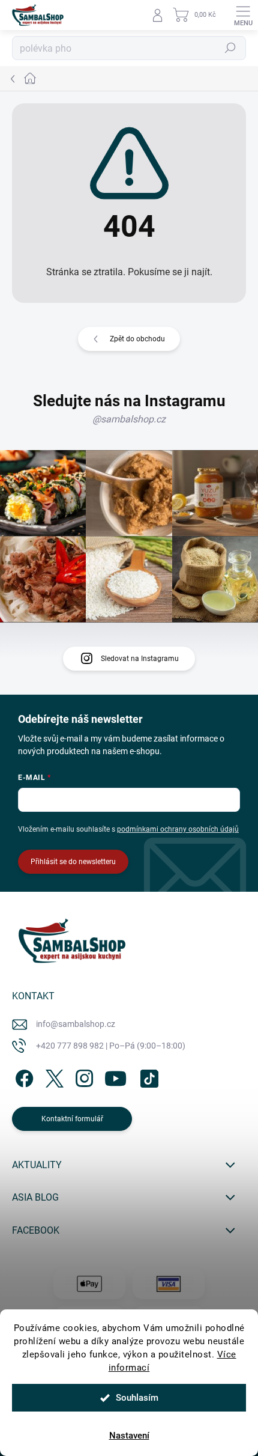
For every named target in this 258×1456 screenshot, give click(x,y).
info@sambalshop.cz (75, 1024)
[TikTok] (147, 1075)
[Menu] (243, 15)
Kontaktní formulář (72, 1119)
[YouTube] (115, 1075)
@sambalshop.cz (129, 419)
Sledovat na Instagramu (140, 658)
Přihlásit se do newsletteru (73, 861)
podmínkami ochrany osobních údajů (178, 829)
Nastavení (129, 1435)
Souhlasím (137, 1397)
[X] (52, 1075)
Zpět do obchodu (137, 339)
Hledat (230, 48)
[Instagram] (82, 1075)
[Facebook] (22, 1075)
